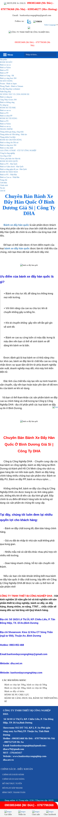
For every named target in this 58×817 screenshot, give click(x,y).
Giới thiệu (3, 183)
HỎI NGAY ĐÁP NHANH (12, 788)
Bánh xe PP (4, 73)
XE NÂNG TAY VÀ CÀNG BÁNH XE (14, 94)
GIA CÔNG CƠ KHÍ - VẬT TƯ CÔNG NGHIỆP (18, 150)
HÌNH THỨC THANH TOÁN (13, 792)
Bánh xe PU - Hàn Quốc (8, 164)
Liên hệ (2, 191)
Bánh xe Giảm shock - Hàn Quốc (11, 167)
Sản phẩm (3, 59)
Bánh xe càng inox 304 (8, 145)
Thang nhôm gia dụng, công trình (11, 132)
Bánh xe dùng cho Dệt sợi (9, 142)
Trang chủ (3, 180)
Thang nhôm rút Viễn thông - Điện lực (13, 134)
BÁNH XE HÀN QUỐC (9, 161)
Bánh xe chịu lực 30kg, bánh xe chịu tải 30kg (25, 688)
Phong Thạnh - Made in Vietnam (11, 86)
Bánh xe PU (4, 70)
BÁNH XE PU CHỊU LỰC (16, 694)
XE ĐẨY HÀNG (6, 81)
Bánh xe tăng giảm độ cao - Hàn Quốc (13, 169)
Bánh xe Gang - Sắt (7, 76)
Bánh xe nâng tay (6, 97)
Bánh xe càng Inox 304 (8, 78)
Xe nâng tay (4, 105)
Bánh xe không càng (7, 102)
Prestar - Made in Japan (8, 84)
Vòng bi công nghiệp (7, 153)
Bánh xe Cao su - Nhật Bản (9, 177)
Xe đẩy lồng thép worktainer (10, 89)
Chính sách (4, 185)
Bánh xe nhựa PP (6, 116)
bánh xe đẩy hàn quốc (17, 248)
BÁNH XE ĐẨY (6, 62)
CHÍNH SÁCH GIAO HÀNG (13, 779)
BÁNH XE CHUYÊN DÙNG (11, 140)
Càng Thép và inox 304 (8, 100)
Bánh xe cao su (5, 65)
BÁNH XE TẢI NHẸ (8, 108)
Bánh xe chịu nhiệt (6, 148)
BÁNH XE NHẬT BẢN (9, 172)
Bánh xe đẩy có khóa (14, 691)
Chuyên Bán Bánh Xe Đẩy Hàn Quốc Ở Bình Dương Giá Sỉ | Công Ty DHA (29, 205)
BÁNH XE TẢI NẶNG (8, 118)
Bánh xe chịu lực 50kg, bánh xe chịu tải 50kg (25, 684)
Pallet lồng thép (5, 92)
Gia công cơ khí (5, 156)
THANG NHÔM (6, 129)
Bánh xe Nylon (5, 67)
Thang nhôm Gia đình (7, 137)
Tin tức (2, 188)
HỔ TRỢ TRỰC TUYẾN (12, 783)
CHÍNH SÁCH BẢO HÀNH (13, 774)
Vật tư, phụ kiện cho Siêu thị (10, 159)
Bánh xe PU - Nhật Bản (8, 175)
